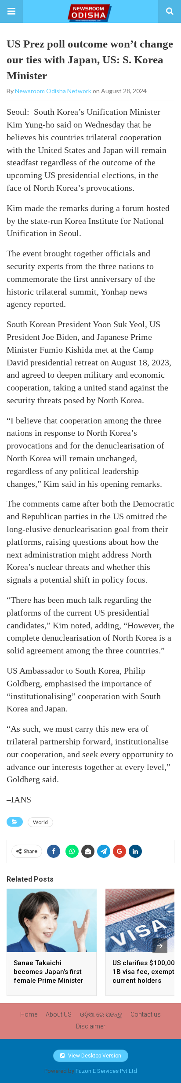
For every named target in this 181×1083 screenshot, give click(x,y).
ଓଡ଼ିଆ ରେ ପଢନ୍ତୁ (101, 1014)
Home (28, 1014)
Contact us (145, 1014)
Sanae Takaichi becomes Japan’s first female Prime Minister (48, 972)
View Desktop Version (94, 1056)
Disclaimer (90, 1026)
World (40, 822)
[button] (11, 11)
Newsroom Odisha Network (53, 91)
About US (59, 1014)
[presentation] (159, 945)
